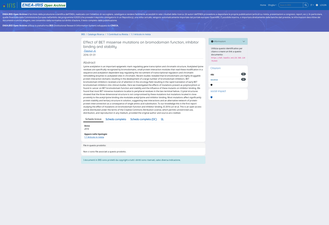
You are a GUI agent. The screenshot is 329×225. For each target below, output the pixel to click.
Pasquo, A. (90, 50)
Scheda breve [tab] (93, 119)
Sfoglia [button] (271, 5)
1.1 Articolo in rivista (141, 34)
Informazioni (219, 41)
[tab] (162, 119)
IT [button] (311, 5)
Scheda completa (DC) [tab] (143, 119)
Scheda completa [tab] (116, 119)
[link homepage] (9, 5)
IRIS (83, 34)
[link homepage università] (43, 5)
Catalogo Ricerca (96, 34)
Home (263, 5)
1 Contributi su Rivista (117, 34)
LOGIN (323, 5)
